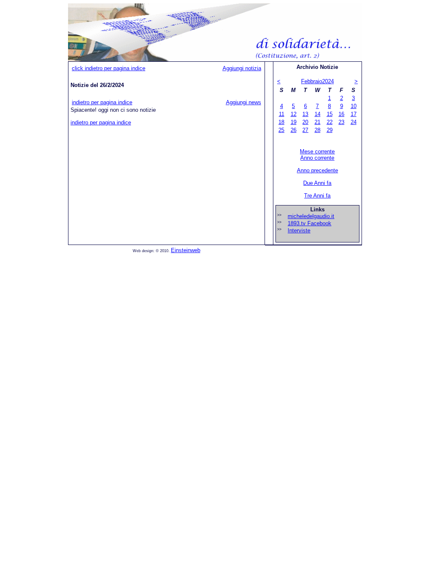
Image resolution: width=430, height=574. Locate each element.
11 (281, 114)
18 (281, 122)
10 (354, 106)
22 (330, 122)
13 (305, 114)
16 (341, 114)
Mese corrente (317, 151)
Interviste (299, 230)
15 (330, 114)
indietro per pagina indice (102, 102)
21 (317, 122)
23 (341, 122)
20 (305, 122)
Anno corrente (317, 158)
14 (317, 114)
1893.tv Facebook (309, 223)
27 (305, 130)
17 (354, 114)
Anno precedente (317, 170)
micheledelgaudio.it (311, 216)
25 (281, 130)
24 (354, 122)
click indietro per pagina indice (108, 68)
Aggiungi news (243, 102)
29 (330, 130)
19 (293, 122)
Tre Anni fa (317, 195)
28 (317, 130)
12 (293, 114)
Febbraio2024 (317, 81)
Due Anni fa (317, 183)
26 (293, 130)
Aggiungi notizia (242, 68)
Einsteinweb (185, 250)
